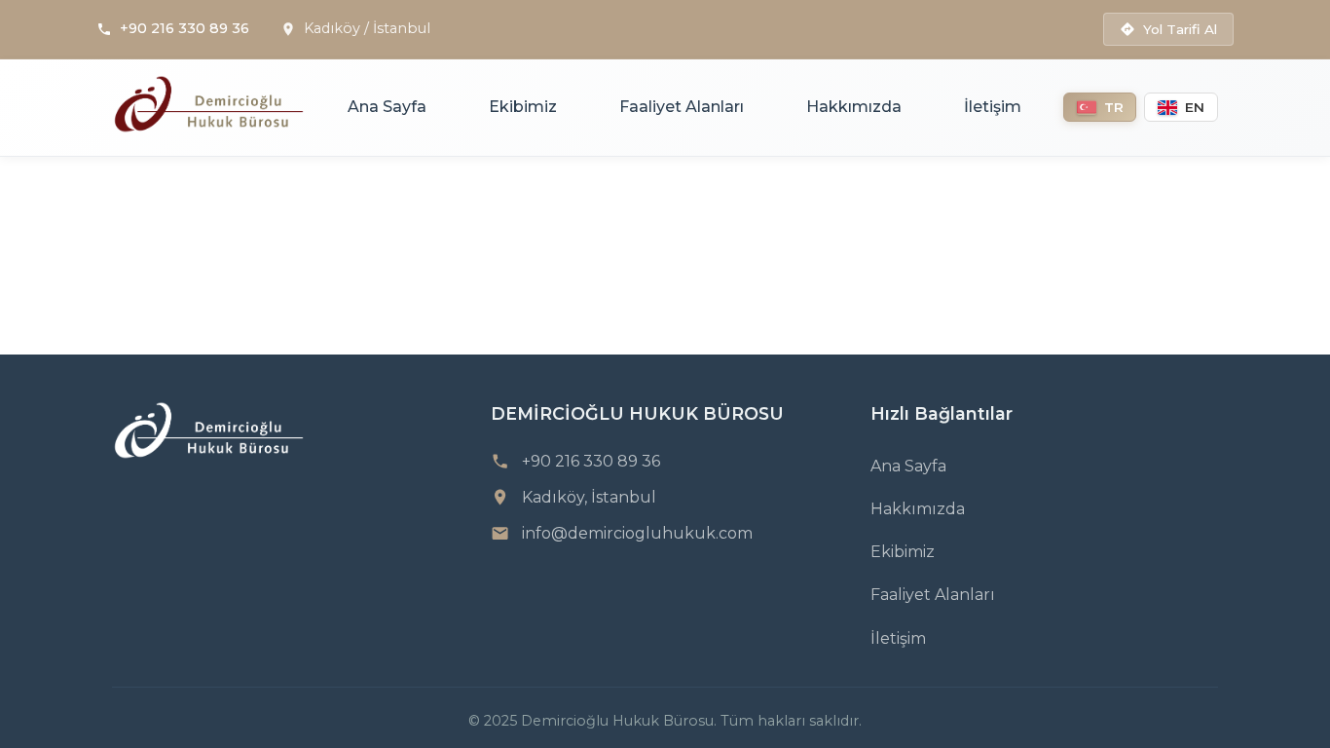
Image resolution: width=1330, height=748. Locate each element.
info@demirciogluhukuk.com (637, 533)
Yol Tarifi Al (1180, 29)
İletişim (992, 106)
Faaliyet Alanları (681, 106)
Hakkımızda (854, 106)
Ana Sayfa (387, 106)
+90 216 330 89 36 (184, 28)
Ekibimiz (523, 106)
